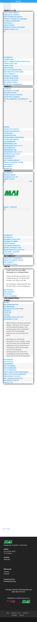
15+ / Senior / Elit (14, 401)
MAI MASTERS (14, 429)
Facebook (6, 571)
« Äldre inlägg (6, 529)
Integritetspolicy (9, 579)
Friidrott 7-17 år (16, 613)
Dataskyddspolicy (10, 581)
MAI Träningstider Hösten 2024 (13, 516)
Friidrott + (26, 613)
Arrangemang (29, 467)
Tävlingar (14, 615)
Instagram (7, 573)
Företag (21, 615)
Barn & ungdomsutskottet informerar (15, 402)
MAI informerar (7, 404)
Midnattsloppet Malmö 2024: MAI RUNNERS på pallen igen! (18, 491)
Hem (7, 613)
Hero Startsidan (28, 402)
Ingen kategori (29, 428)
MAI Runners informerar (16, 404)
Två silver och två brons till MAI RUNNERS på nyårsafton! (17, 439)
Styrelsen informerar (27, 404)
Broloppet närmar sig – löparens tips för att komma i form (17, 425)
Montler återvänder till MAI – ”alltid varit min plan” (17, 465)
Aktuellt (20, 401)
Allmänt (24, 401)
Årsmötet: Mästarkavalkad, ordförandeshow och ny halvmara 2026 (18, 398)
